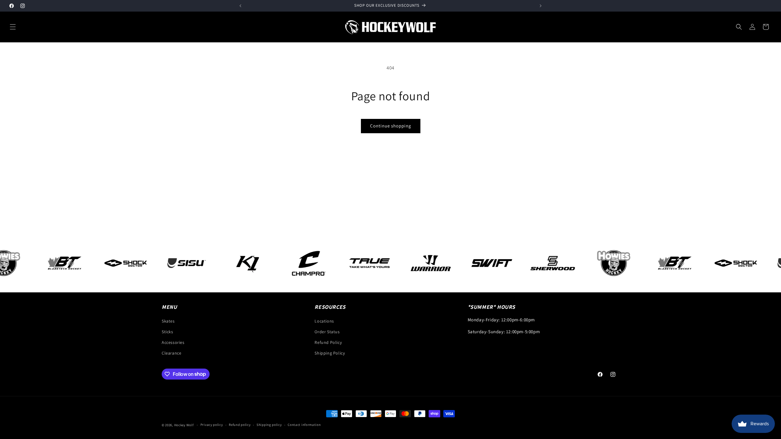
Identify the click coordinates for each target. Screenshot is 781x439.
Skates (168, 321)
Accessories (173, 342)
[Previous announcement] (240, 6)
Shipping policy (269, 425)
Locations (324, 321)
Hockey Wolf (184, 425)
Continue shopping (390, 126)
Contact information (304, 425)
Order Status (327, 331)
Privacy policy (211, 425)
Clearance (171, 353)
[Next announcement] (540, 6)
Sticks (167, 331)
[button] (13, 27)
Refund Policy (328, 342)
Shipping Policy (330, 353)
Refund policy (239, 425)
